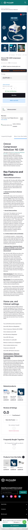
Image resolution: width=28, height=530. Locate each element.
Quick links (3, 504)
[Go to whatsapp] (24, 522)
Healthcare (7, 8)
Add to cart (14, 100)
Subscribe (23, 492)
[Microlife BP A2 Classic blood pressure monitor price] (21, 462)
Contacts (3, 509)
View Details (4, 119)
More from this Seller (20, 136)
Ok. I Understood (15, 525)
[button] (4, 27)
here (7, 522)
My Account (4, 514)
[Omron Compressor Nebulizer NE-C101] (14, 462)
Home (2, 8)
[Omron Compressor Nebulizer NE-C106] (6, 462)
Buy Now (14, 95)
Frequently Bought (6, 136)
